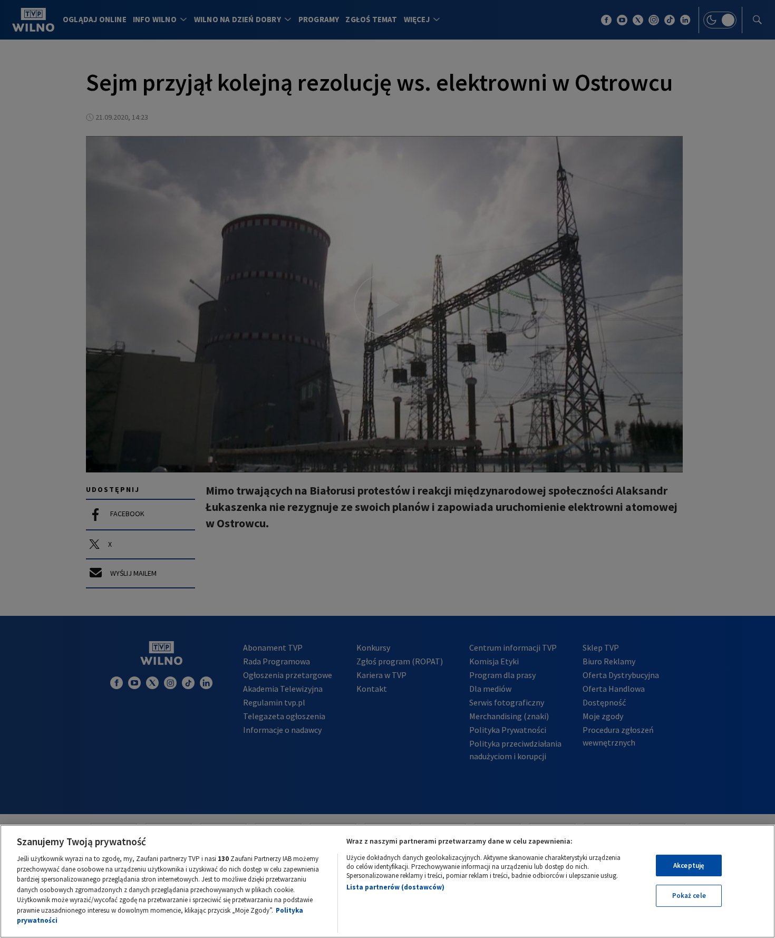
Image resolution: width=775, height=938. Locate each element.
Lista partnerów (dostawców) (395, 887)
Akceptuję (688, 865)
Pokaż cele (689, 895)
